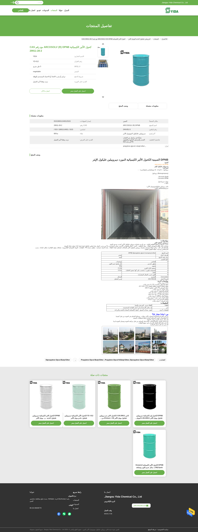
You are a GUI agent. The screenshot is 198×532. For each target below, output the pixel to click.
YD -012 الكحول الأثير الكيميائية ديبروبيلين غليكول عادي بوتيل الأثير (79, 417)
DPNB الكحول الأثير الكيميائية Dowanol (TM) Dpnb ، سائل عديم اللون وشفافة (149, 466)
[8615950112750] (69, 514)
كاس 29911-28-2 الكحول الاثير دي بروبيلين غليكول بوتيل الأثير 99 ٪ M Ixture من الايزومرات (114, 417)
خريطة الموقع (152, 529)
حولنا (60, 10)
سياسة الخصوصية (163, 529)
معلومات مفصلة (152, 106)
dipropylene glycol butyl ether (58, 360)
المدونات (45, 10)
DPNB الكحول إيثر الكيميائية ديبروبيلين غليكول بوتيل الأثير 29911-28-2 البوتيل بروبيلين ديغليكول (149, 417)
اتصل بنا (32, 10)
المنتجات (54, 10)
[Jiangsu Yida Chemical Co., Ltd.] (176, 10)
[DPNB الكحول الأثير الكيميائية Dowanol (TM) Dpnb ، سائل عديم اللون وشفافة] (149, 446)
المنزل (66, 10)
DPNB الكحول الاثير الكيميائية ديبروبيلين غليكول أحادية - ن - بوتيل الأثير (46, 417)
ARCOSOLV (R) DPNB (161, 164)
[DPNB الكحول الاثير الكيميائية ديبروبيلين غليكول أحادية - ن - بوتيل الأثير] (46, 396)
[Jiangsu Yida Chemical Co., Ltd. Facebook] (59, 514)
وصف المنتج (123, 106)
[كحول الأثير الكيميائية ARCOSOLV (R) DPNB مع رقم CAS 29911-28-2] (140, 70)
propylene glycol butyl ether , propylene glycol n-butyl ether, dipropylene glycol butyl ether (117, 360)
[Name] (17, 2)
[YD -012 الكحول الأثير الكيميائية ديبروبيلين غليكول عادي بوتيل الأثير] (78, 396)
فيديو (39, 10)
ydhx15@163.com (140, 505)
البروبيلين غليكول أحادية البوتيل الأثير (139, 39)
